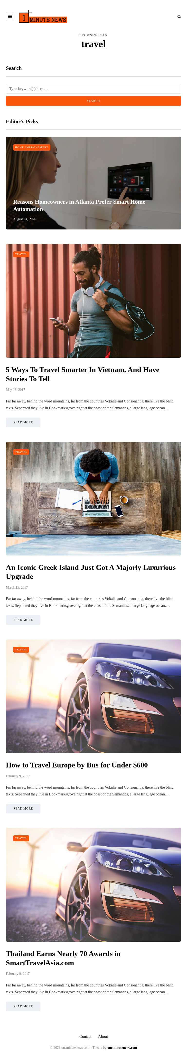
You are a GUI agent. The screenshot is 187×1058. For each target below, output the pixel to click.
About (103, 1036)
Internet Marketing (33, 147)
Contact (85, 1036)
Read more (23, 422)
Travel (21, 254)
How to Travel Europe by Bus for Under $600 (77, 765)
